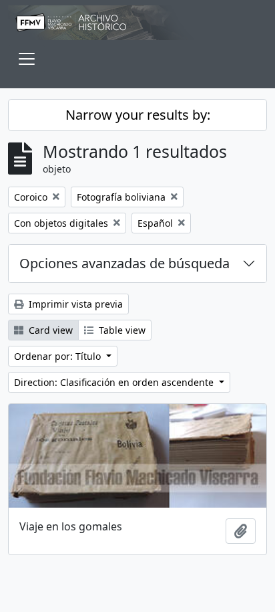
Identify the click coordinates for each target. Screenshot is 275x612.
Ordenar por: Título (58, 356)
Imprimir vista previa (74, 304)
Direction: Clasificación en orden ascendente (115, 382)
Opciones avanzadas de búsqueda (124, 263)
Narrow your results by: (137, 115)
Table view (121, 330)
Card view (49, 330)
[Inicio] (137, 22)
